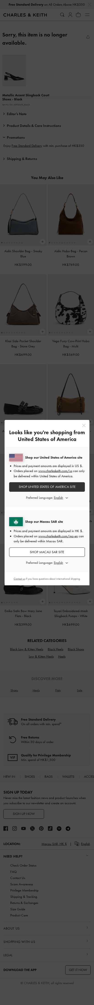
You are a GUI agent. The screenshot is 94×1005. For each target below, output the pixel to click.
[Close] (84, 425)
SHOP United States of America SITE (47, 487)
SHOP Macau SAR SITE (47, 552)
